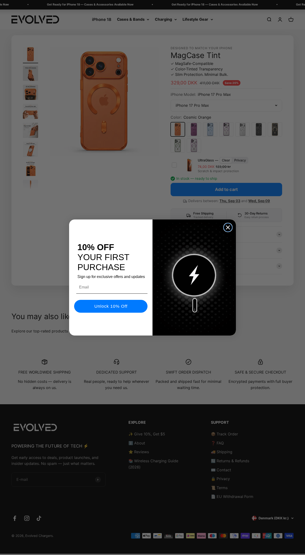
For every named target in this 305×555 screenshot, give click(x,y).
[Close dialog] (228, 227)
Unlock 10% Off (110, 306)
